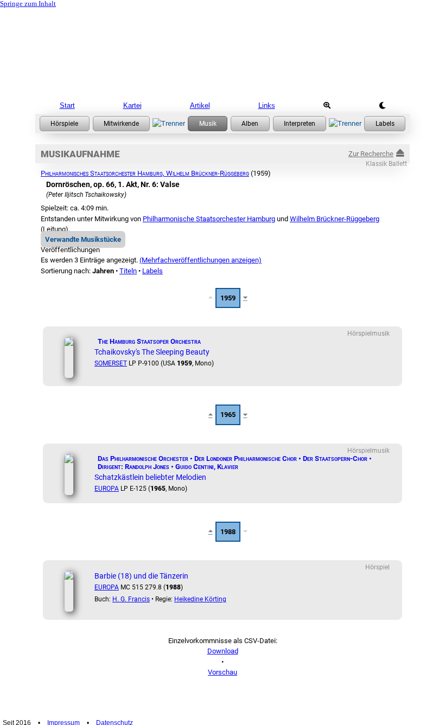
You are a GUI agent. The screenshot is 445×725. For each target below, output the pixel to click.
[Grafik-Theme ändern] (382, 106)
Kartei (132, 105)
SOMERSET (110, 363)
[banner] (222, 51)
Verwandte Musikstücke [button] (83, 239)
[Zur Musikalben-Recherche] (250, 123)
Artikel (200, 105)
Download (222, 651)
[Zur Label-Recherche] (384, 123)
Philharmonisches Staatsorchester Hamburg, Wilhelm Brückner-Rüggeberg (145, 173)
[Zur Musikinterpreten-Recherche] (300, 123)
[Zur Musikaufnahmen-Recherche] (207, 123)
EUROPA (106, 488)
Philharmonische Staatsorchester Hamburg (209, 219)
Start (67, 105)
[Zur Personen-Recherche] (121, 123)
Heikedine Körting (200, 599)
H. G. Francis (131, 599)
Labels (152, 271)
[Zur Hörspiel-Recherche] (65, 123)
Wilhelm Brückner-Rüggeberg (334, 219)
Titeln (128, 271)
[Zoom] (326, 106)
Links (266, 105)
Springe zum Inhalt (28, 4)
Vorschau (222, 672)
